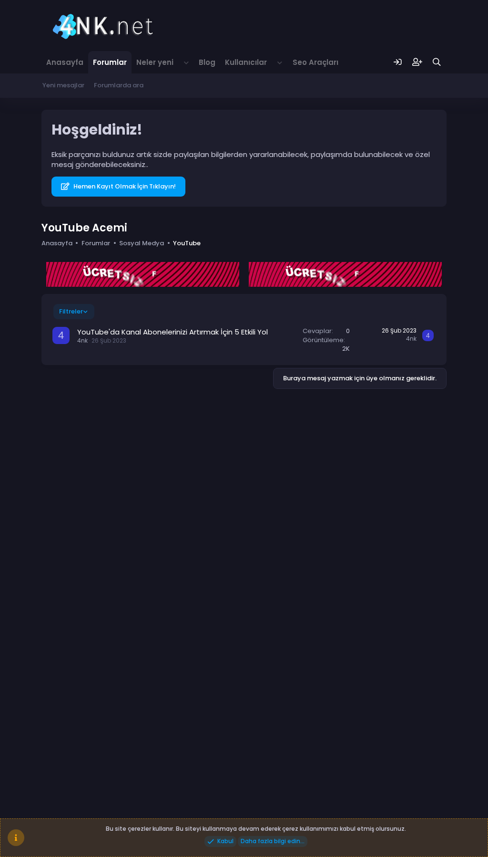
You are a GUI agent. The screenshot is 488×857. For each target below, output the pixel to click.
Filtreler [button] (71, 311)
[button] (186, 62)
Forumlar (110, 62)
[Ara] (437, 62)
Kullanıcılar (246, 62)
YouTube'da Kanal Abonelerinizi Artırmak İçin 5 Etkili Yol (172, 332)
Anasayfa (64, 62)
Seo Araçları (315, 62)
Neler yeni (154, 62)
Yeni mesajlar (63, 85)
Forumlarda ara (118, 85)
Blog (207, 62)
